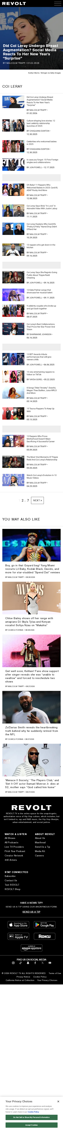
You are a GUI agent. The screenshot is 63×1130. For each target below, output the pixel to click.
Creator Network (14, 855)
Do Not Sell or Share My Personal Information (31, 1117)
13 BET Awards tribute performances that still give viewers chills (39, 357)
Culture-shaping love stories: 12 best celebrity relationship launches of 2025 (41, 123)
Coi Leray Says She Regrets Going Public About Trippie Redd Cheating (42, 275)
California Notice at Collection (20, 980)
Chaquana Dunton (39, 131)
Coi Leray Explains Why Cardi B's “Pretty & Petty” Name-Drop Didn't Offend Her (42, 226)
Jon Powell (36, 167)
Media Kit (40, 851)
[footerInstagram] (13, 964)
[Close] (58, 1101)
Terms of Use (55, 973)
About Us (40, 838)
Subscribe (10, 876)
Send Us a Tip (42, 846)
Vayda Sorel (36, 379)
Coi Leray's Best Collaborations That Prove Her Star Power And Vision (41, 327)
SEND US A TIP (31, 911)
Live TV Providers (14, 846)
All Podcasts (11, 842)
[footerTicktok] (20, 964)
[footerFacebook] (35, 964)
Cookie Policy (39, 976)
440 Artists (11, 859)
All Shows (10, 838)
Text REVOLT (12, 884)
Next (36, 500)
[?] (13, 102)
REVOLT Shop (13, 889)
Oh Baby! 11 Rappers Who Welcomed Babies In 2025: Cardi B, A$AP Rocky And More (42, 187)
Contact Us (11, 880)
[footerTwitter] (42, 964)
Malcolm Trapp (38, 110)
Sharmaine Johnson (40, 334)
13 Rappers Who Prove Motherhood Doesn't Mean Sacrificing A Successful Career (41, 439)
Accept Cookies (31, 1125)
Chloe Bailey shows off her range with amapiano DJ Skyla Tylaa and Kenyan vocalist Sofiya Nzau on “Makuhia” (29, 622)
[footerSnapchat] (27, 964)
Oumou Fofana (15, 630)
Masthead (40, 842)
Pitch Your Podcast (15, 851)
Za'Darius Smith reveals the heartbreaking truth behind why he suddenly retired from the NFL (31, 731)
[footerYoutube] (49, 964)
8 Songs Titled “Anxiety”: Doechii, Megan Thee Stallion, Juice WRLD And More (42, 390)
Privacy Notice (23, 976)
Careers (39, 855)
